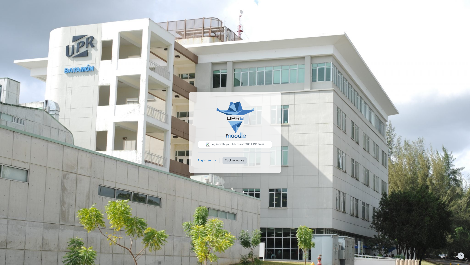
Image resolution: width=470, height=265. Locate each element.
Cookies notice (234, 160)
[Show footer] (461, 255)
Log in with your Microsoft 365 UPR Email (237, 144)
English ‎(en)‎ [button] (206, 160)
